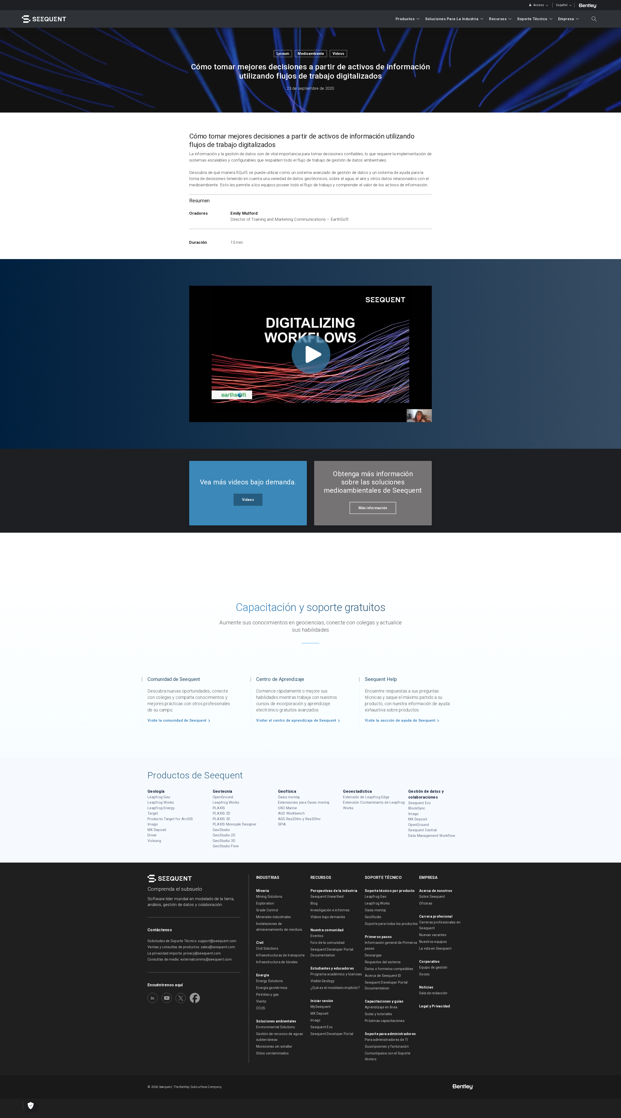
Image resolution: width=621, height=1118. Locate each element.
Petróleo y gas (267, 994)
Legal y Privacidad (434, 1006)
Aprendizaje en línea (381, 1007)
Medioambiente (311, 54)
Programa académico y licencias (336, 974)
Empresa (566, 19)
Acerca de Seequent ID (383, 976)
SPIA (282, 824)
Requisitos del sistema (383, 962)
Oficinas (425, 903)
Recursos (498, 19)
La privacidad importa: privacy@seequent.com (184, 953)
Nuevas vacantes (432, 935)
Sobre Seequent (432, 896)
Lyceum (283, 54)
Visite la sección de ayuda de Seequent (400, 720)
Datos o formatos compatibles (389, 969)
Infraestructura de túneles (277, 962)
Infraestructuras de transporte (280, 955)
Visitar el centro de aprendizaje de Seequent (296, 720)
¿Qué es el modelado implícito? (335, 988)
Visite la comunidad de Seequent (176, 720)
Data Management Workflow (431, 835)
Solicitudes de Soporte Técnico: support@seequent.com (192, 941)
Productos (405, 19)
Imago (152, 824)
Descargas (373, 955)
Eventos (316, 936)
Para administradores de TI (386, 1040)
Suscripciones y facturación (387, 1046)
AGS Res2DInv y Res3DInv (299, 819)
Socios (424, 974)
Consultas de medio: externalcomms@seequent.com (189, 959)
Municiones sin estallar (274, 1046)
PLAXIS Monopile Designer (234, 824)
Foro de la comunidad (327, 943)
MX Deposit (156, 830)
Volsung (154, 841)
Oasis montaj (289, 797)
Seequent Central (422, 830)
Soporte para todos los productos (391, 924)
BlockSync (416, 808)
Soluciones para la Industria (451, 19)
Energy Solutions (269, 981)
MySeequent (320, 1007)
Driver (152, 835)
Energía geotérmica (271, 988)
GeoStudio (221, 830)
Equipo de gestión (433, 967)
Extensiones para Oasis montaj (303, 802)
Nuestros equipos (433, 942)
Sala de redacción (433, 993)
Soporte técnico (532, 19)
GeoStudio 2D (224, 835)
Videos (338, 54)
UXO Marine (287, 808)
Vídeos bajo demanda (327, 917)
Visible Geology (322, 981)
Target (152, 813)
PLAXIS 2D (221, 813)
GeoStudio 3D (224, 841)
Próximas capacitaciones (385, 1021)
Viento (261, 1001)
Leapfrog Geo (158, 797)
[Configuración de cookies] (30, 1106)
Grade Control (267, 910)
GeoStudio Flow (226, 846)
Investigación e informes (330, 910)
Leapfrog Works (160, 802)
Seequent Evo (419, 803)
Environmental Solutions (275, 1027)
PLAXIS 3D (221, 819)
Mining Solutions (269, 896)
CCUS (260, 1008)
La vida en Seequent (435, 948)
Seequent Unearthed (327, 896)
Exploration (265, 903)
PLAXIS (219, 808)
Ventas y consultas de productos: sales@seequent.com (191, 947)
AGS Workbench (291, 813)
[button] (248, 500)
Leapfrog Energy (161, 808)
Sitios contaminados (272, 1053)
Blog (314, 903)
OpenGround (223, 797)
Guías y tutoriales (378, 1014)
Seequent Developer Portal (331, 1034)
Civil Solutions (267, 948)
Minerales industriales (273, 917)
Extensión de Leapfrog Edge (366, 797)
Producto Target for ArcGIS (170, 819)
